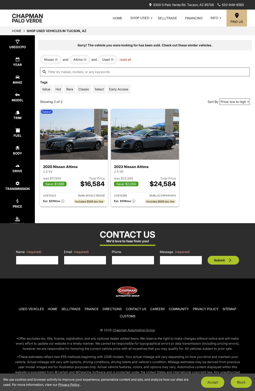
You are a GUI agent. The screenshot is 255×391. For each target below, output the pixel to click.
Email (76, 252)
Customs (127, 316)
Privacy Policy (206, 309)
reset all (125, 60)
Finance (92, 309)
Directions (112, 309)
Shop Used (139, 18)
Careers (157, 309)
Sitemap (229, 309)
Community (179, 309)
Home (117, 18)
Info (214, 18)
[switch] (46, 89)
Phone (116, 252)
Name (28, 252)
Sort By (213, 102)
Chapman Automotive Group (134, 330)
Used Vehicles (31, 309)
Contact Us (136, 309)
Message (175, 252)
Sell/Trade (167, 18)
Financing (194, 18)
